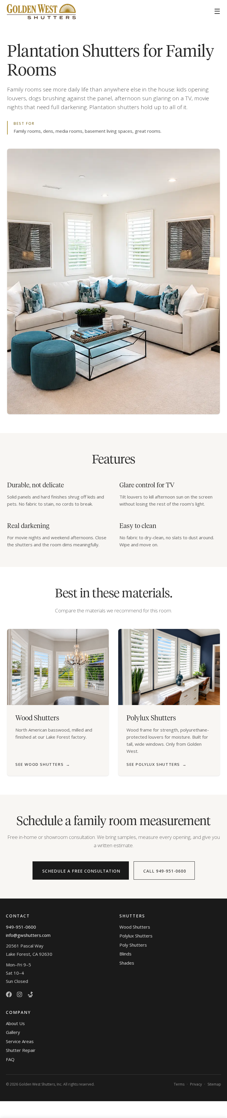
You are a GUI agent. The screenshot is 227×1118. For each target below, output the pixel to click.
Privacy (196, 1084)
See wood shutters (42, 764)
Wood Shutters (134, 927)
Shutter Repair (20, 1050)
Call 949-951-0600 (164, 871)
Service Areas (20, 1041)
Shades (126, 963)
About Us (15, 1023)
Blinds (125, 954)
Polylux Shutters (136, 936)
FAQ (10, 1059)
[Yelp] (30, 994)
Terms (179, 1084)
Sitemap (214, 1084)
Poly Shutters (133, 945)
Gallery (13, 1032)
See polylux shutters (157, 764)
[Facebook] (9, 994)
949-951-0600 (21, 927)
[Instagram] (19, 994)
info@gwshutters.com (28, 935)
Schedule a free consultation (81, 871)
